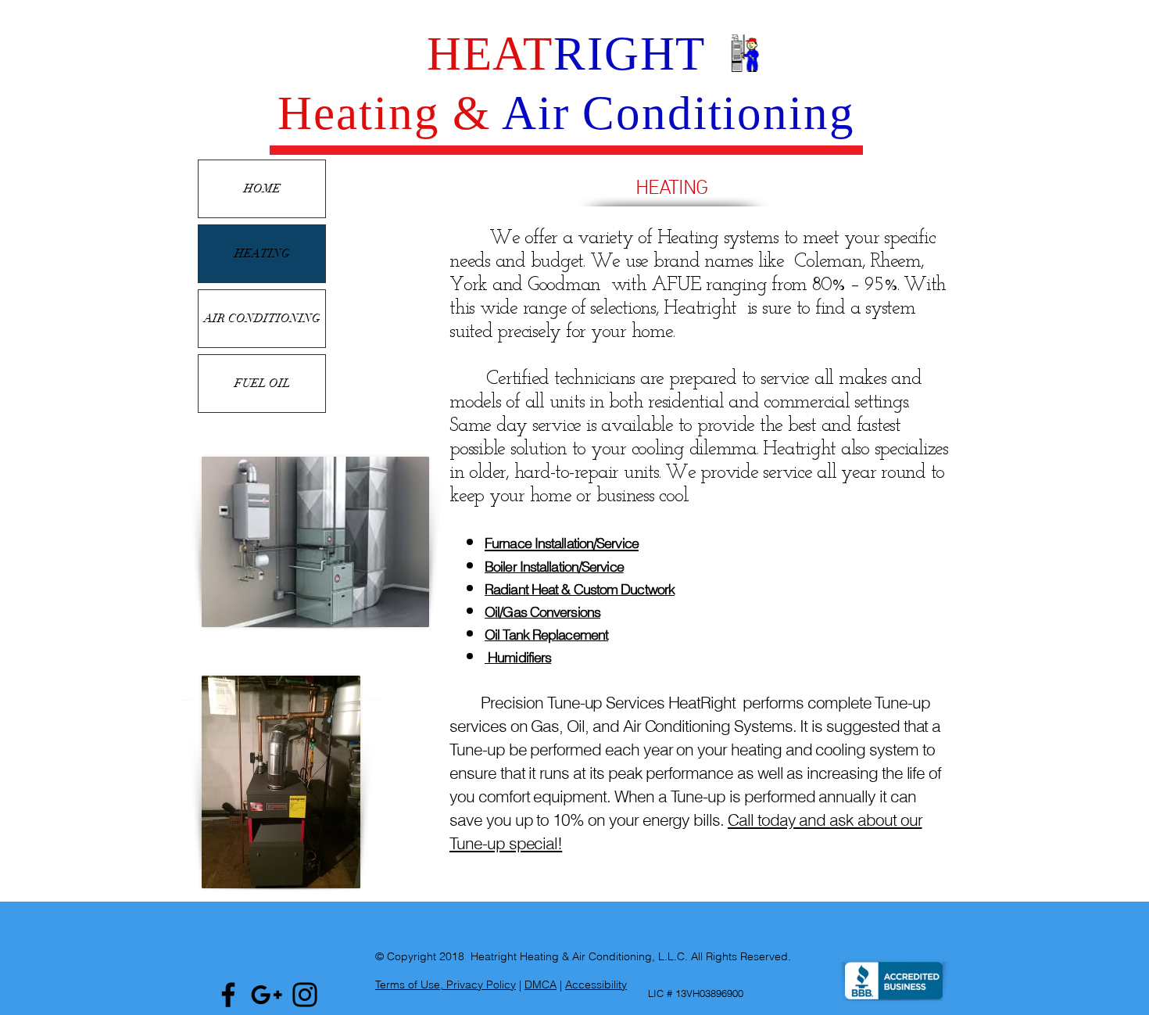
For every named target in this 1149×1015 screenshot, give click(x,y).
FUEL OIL (262, 383)
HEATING (262, 253)
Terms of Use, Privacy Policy (445, 984)
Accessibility (596, 984)
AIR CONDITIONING (262, 318)
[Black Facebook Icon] (228, 994)
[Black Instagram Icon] (304, 994)
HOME (262, 188)
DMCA (540, 984)
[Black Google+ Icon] (266, 994)
